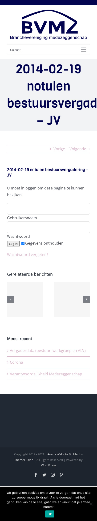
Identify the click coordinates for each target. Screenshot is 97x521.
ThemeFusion (23, 460)
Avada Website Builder (63, 454)
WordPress (48, 465)
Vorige (59, 148)
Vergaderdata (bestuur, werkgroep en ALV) (48, 350)
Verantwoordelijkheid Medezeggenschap (46, 374)
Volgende (77, 148)
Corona (16, 362)
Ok (50, 514)
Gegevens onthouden (44, 243)
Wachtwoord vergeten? (27, 254)
